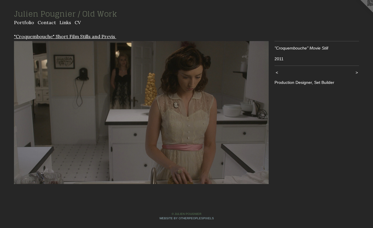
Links (65, 22)
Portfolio (24, 22)
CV (78, 22)
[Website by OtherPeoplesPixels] (361, 11)
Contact (47, 22)
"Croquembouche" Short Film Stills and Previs (65, 36)
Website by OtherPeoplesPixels (186, 218)
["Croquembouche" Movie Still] (141, 112)
